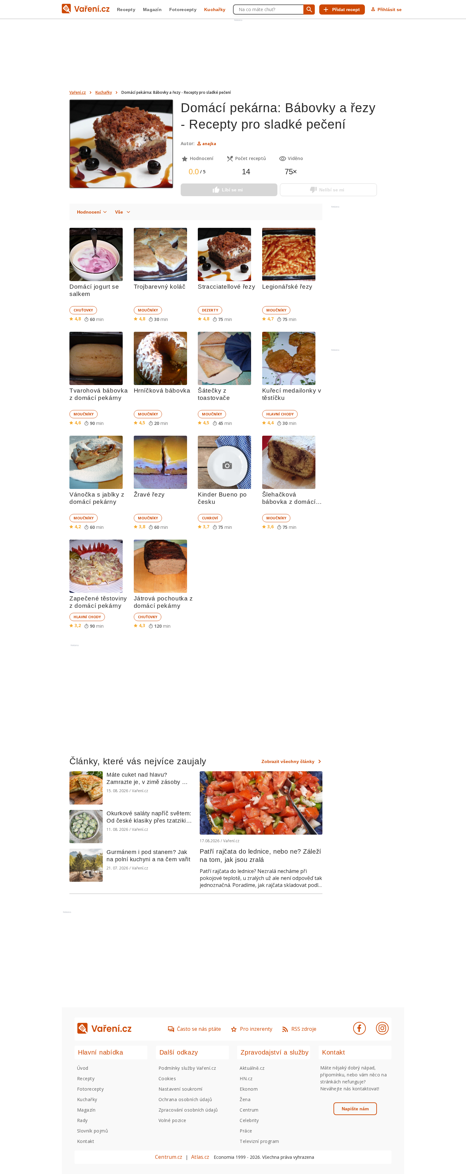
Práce (246, 1131)
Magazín (152, 9)
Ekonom (249, 1089)
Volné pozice (172, 1120)
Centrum (249, 1110)
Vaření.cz (77, 92)
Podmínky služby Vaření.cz (187, 1068)
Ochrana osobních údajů (185, 1099)
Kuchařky (214, 9)
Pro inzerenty (256, 1028)
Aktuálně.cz (252, 1068)
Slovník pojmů (92, 1131)
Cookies (167, 1078)
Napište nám (355, 1108)
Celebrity (249, 1120)
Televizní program (259, 1141)
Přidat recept (346, 9)
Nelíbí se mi (331, 189)
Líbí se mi (232, 189)
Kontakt (85, 1141)
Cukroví (210, 518)
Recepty (126, 9)
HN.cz (246, 1078)
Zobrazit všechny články (288, 761)
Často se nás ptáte (199, 1028)
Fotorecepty (183, 9)
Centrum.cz (168, 1156)
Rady (82, 1120)
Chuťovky (83, 310)
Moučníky (148, 310)
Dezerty (210, 310)
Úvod (82, 1068)
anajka (209, 143)
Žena (245, 1099)
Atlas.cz (200, 1156)
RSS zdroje (303, 1028)
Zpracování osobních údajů (188, 1110)
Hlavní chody (280, 414)
